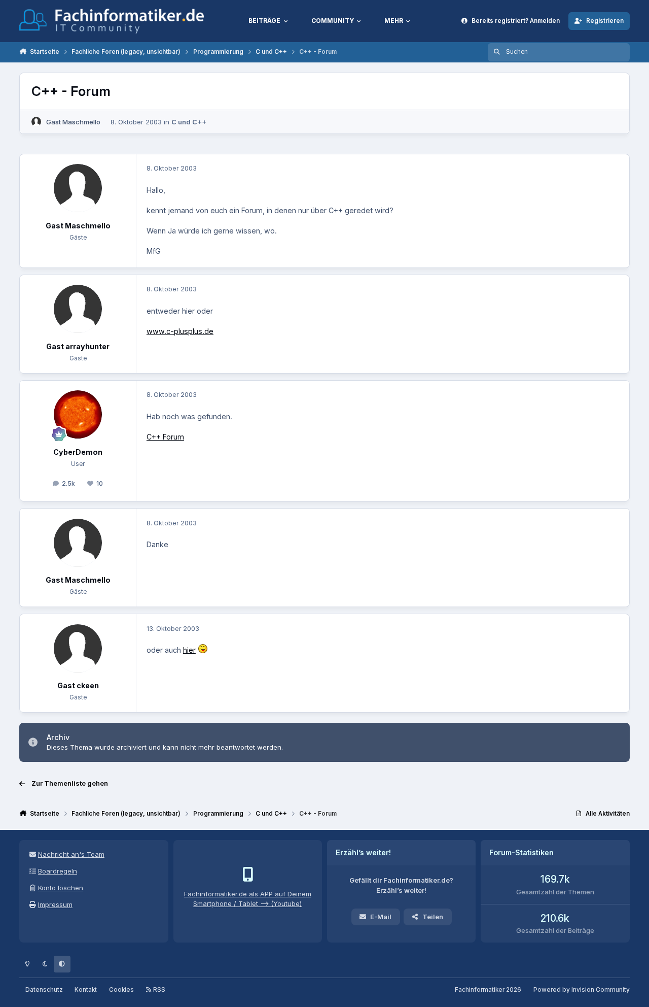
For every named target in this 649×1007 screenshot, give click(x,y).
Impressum (55, 904)
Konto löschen (60, 888)
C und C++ (188, 122)
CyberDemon (77, 452)
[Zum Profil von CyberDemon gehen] (78, 414)
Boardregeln (57, 871)
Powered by (581, 989)
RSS (158, 989)
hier (189, 650)
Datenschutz (44, 989)
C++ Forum (165, 436)
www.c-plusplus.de (180, 331)
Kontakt (86, 989)
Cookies (121, 989)
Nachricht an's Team (71, 854)
